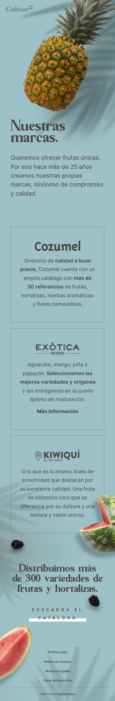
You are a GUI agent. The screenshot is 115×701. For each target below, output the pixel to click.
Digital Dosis (66, 694)
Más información (57, 411)
